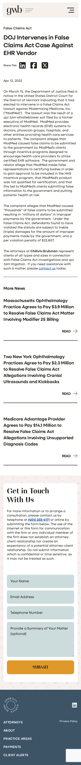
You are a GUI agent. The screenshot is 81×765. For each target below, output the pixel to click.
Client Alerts (16, 755)
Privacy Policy (69, 721)
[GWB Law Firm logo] (20, 10)
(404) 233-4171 (39, 519)
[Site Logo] (11, 705)
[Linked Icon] (74, 705)
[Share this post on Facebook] (33, 65)
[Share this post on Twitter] (45, 65)
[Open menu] (70, 10)
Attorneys (13, 722)
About (9, 730)
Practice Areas (17, 738)
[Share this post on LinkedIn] (22, 65)
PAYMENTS (12, 747)
